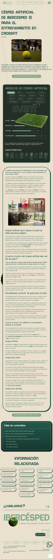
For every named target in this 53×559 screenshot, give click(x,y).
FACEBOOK (35, 542)
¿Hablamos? (14, 506)
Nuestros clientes (38, 2)
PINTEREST (45, 542)
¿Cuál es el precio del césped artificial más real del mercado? (19, 433)
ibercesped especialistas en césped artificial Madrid (39, 550)
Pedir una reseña (46, 549)
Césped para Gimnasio (13, 446)
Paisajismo (29, 2)
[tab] (11, 92)
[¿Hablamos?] (47, 507)
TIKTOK (7, 542)
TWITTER (26, 542)
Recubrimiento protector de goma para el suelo (15, 436)
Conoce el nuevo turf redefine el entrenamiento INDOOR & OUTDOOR (23, 439)
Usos (18, 2)
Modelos (23, 2)
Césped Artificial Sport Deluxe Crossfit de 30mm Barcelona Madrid (20, 431)
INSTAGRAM (16, 542)
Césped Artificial (12, 441)
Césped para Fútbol (12, 444)
